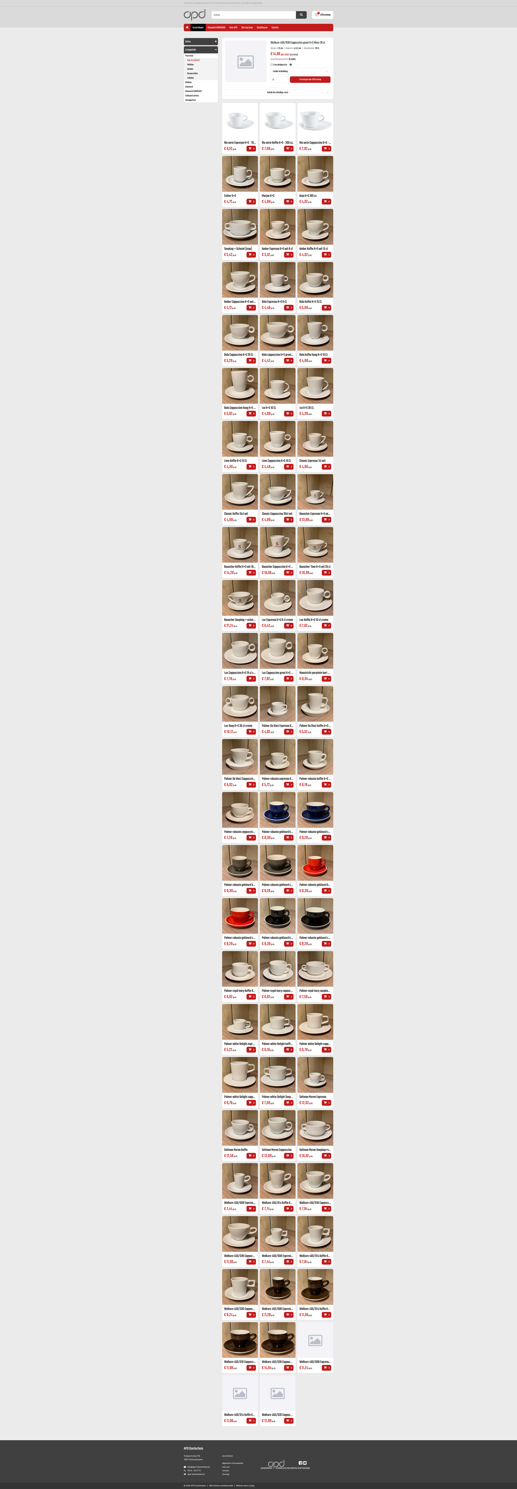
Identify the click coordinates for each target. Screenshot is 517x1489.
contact (225, 1471)
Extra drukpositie (280, 65)
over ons (226, 1467)
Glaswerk (189, 87)
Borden (190, 69)
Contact (275, 28)
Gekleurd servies (192, 96)
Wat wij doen (247, 28)
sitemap (225, 1474)
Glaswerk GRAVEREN (216, 28)
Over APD (233, 28)
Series (188, 42)
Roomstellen (192, 74)
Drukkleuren (262, 28)
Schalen (190, 78)
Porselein (189, 56)
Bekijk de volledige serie (277, 92)
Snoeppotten (190, 100)
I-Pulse (251, 1486)
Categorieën (190, 50)
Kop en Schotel (193, 60)
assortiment (227, 1456)
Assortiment (198, 28)
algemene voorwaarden (232, 1463)
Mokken (190, 65)
